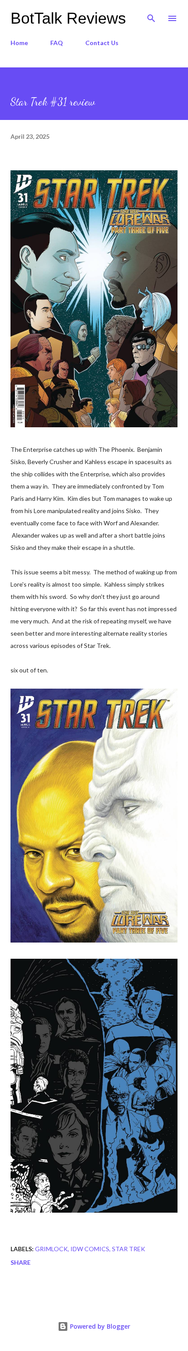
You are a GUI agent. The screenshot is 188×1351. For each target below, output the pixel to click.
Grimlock (51, 1248)
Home (19, 42)
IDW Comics (89, 1248)
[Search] (151, 16)
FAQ (56, 42)
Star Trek (128, 1248)
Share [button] (20, 1262)
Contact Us (101, 42)
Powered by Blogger (99, 1326)
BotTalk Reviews (68, 18)
